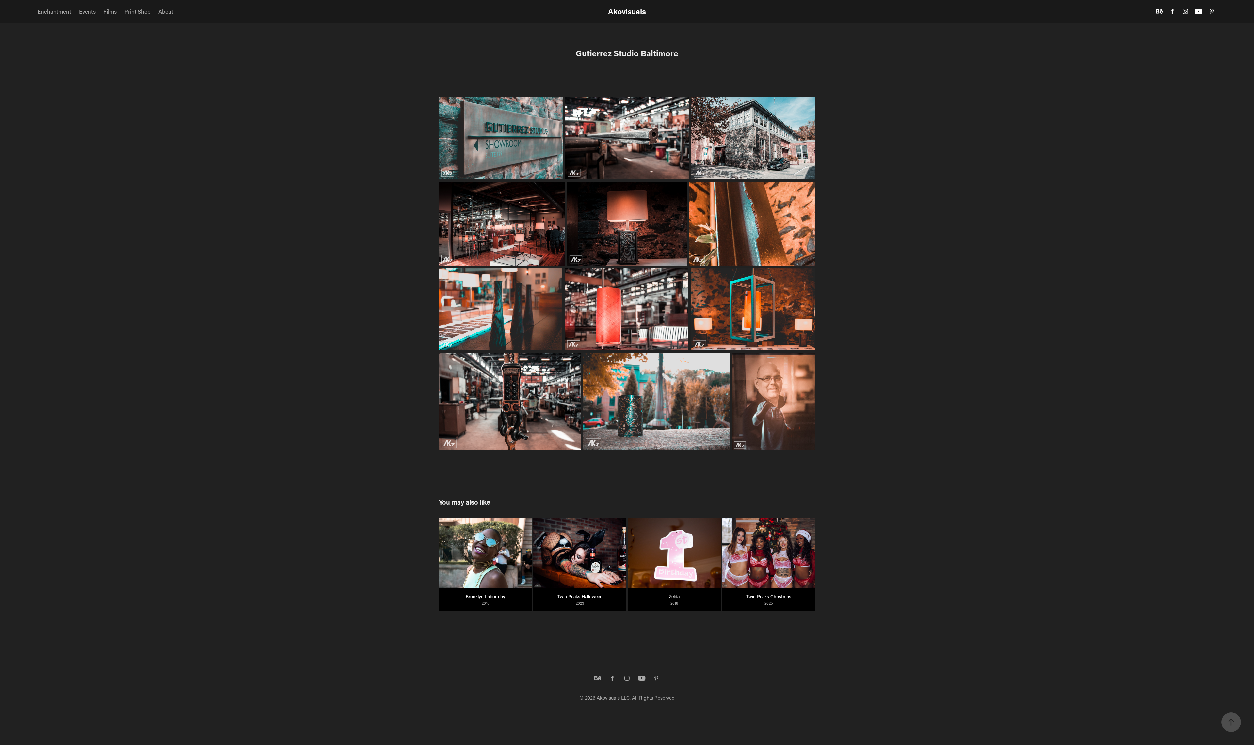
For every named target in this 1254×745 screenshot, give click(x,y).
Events (87, 11)
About (165, 11)
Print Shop (137, 11)
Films (110, 11)
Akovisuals (627, 11)
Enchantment (54, 11)
